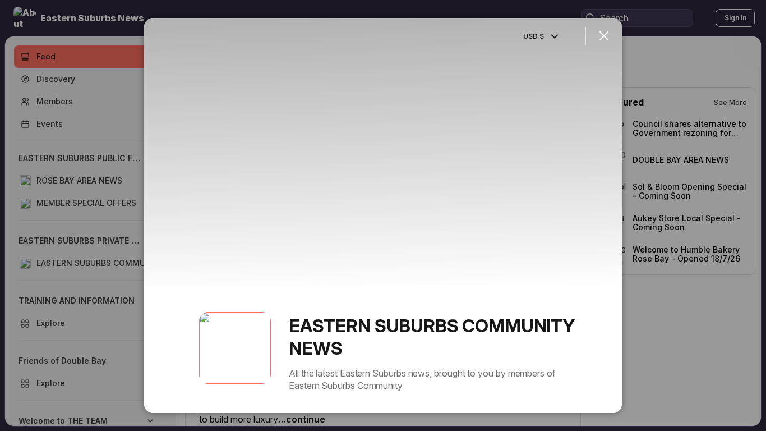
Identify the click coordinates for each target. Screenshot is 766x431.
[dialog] (383, 215)
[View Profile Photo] (235, 348)
